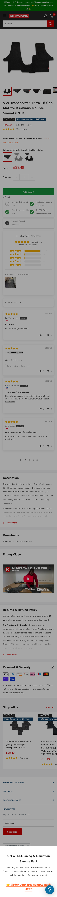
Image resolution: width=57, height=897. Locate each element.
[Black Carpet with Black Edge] (18, 157)
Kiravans (7, 125)
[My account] (45, 15)
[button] (16, 251)
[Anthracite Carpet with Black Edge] (7, 157)
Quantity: (7, 177)
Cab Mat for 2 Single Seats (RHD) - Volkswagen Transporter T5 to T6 (18, 744)
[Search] (50, 23)
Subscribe (12, 831)
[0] (51, 16)
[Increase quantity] (32, 177)
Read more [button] (10, 401)
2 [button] (25, 460)
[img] (11, 314)
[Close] (53, 850)
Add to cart (28, 191)
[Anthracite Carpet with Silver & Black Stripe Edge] (29, 157)
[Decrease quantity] (16, 177)
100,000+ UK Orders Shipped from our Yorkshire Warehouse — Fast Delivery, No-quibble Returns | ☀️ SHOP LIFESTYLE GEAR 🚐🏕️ (28, 5)
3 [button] (29, 460)
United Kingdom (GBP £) (14, 845)
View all (50, 707)
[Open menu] (4, 16)
